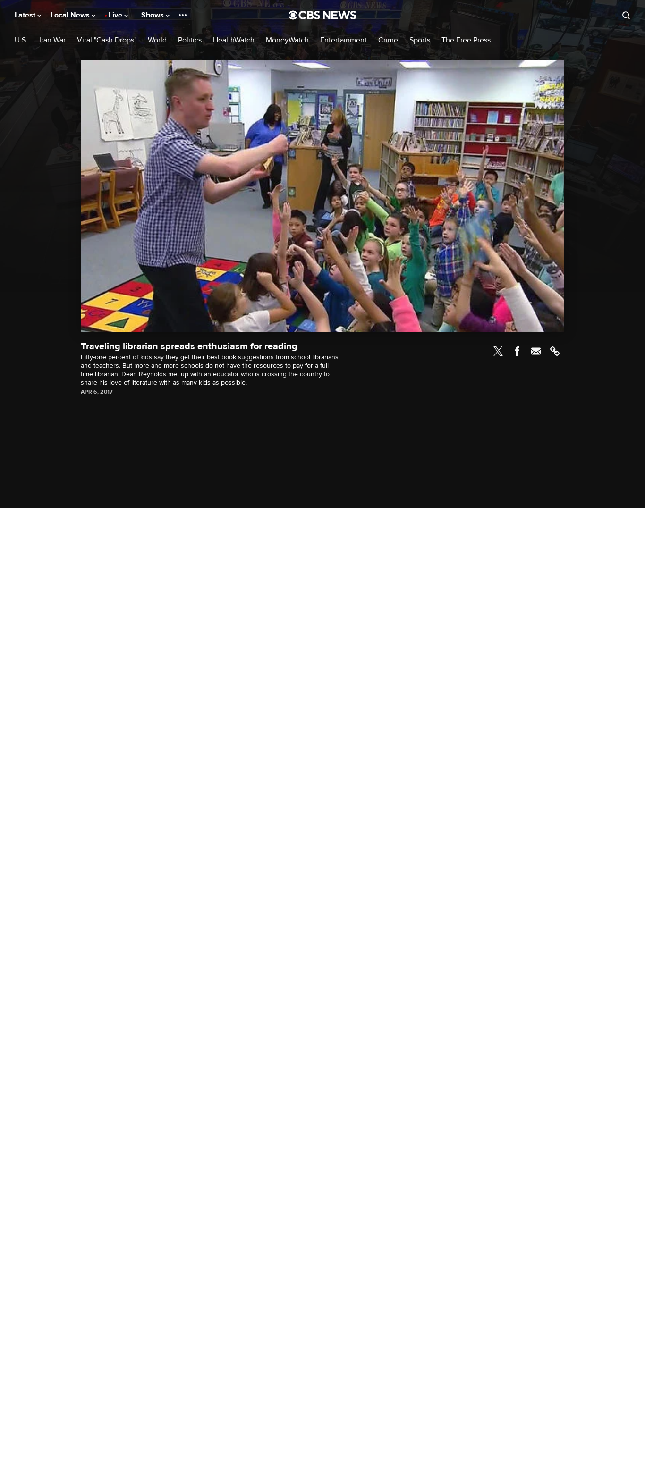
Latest (26, 15)
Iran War (52, 40)
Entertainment (343, 40)
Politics (190, 40)
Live (116, 15)
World (157, 40)
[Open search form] (626, 15)
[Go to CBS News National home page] (322, 15)
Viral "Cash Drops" (106, 40)
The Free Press (466, 40)
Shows (153, 15)
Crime (388, 40)
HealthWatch (234, 40)
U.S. (21, 40)
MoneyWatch (287, 40)
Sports (419, 40)
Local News (71, 15)
